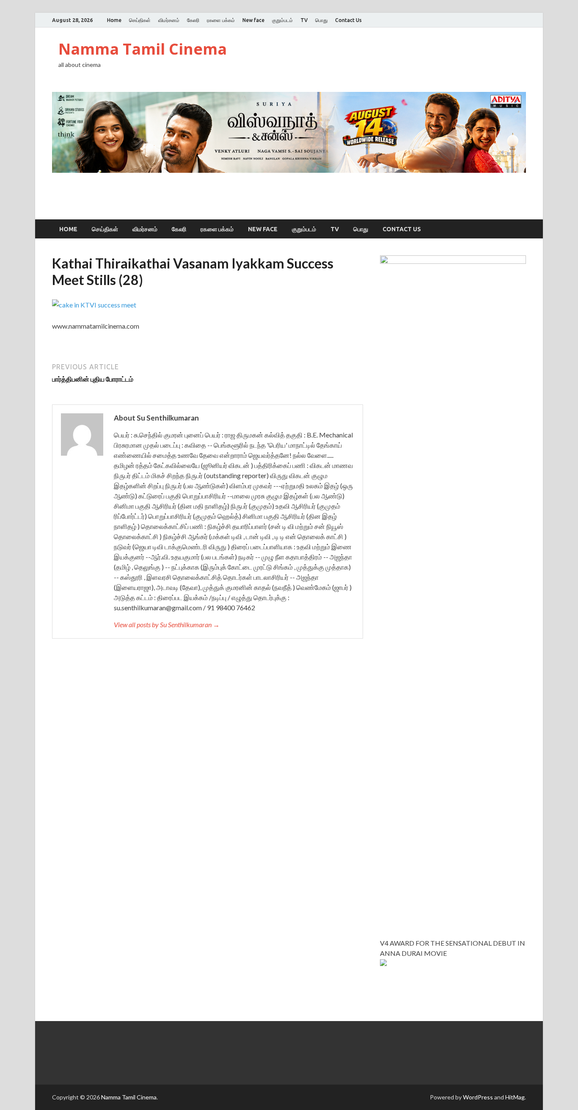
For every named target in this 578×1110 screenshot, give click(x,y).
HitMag (515, 1097)
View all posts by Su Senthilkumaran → (167, 624)
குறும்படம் (282, 20)
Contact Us (348, 20)
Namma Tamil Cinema (142, 49)
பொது (321, 20)
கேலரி (193, 20)
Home (114, 20)
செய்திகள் (140, 20)
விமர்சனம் (168, 20)
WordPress (478, 1097)
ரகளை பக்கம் (221, 20)
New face (253, 20)
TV (304, 20)
